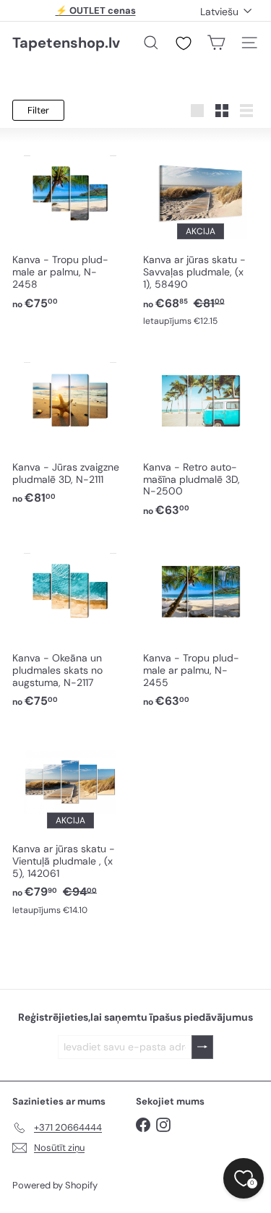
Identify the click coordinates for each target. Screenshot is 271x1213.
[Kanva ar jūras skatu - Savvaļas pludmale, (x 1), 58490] (201, 235)
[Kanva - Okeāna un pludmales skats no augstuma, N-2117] (70, 624)
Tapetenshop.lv (66, 42)
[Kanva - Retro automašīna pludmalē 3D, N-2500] (201, 434)
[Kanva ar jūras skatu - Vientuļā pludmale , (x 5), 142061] (70, 823)
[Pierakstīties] (202, 1047)
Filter (38, 110)
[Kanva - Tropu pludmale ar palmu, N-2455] (201, 624)
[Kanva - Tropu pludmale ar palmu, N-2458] (70, 227)
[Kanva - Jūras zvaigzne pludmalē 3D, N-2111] (70, 427)
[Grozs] (216, 43)
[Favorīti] (183, 43)
